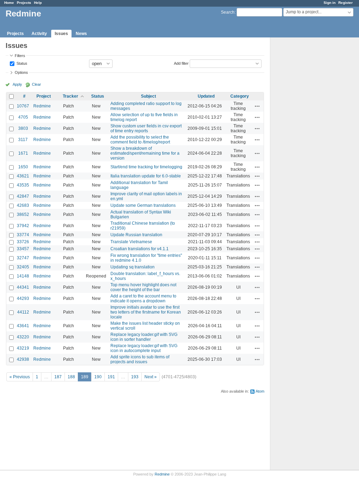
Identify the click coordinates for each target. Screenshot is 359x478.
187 (58, 376)
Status (21, 63)
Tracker (70, 96)
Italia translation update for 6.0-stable (145, 176)
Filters (20, 56)
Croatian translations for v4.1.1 (139, 248)
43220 (23, 337)
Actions (257, 106)
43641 (23, 325)
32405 (23, 267)
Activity (39, 33)
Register (345, 3)
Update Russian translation (136, 234)
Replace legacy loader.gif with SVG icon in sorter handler (143, 337)
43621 (23, 176)
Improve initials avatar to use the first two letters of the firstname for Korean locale (145, 312)
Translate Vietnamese (131, 241)
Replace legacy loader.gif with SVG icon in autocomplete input (143, 348)
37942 (23, 225)
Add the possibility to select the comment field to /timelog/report (140, 140)
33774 (23, 234)
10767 (23, 106)
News (81, 33)
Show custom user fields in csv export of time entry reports (146, 128)
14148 (23, 276)
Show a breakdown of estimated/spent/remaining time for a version (145, 153)
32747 (23, 257)
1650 (23, 166)
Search (228, 12)
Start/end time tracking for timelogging (146, 166)
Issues (61, 33)
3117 (23, 139)
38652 (23, 214)
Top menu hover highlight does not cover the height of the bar (143, 287)
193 (134, 376)
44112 (23, 312)
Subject (148, 96)
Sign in (330, 3)
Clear (36, 84)
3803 (23, 128)
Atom (260, 391)
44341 (23, 287)
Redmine (42, 106)
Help (38, 3)
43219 (23, 348)
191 (111, 376)
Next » (150, 376)
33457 (23, 248)
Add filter (181, 63)
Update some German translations (143, 205)
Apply (17, 84)
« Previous (19, 376)
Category (239, 96)
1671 (23, 153)
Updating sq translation (132, 267)
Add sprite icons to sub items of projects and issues (139, 359)
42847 (23, 196)
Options (21, 72)
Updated (206, 96)
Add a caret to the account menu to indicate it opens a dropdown (143, 298)
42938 (23, 359)
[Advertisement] (305, 147)
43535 (23, 185)
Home (9, 3)
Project (43, 96)
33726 (23, 241)
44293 (23, 298)
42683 (23, 205)
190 (98, 376)
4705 (23, 117)
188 (71, 376)
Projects (24, 3)
